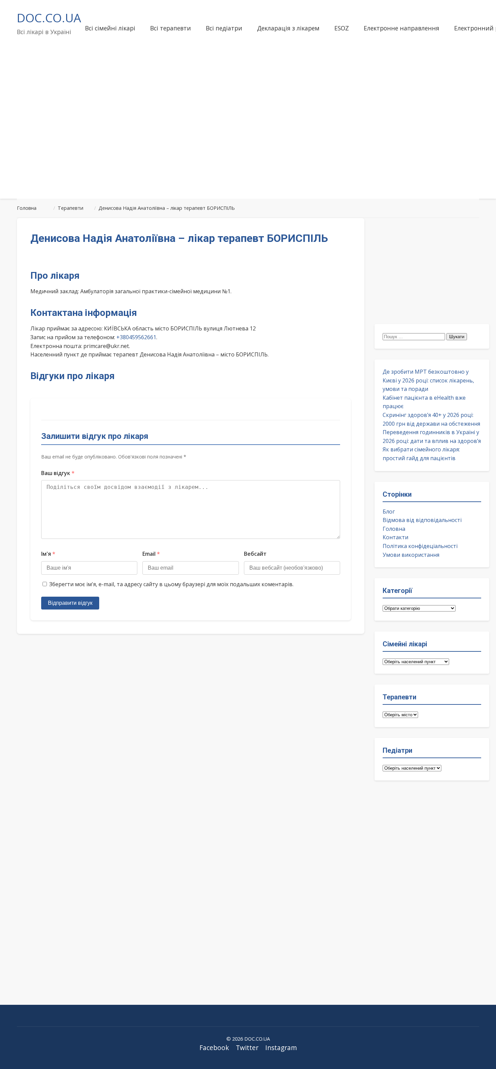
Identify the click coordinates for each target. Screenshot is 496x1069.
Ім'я (48, 553)
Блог (389, 511)
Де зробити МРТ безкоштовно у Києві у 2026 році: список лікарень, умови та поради (428, 380)
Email (151, 553)
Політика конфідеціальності (420, 546)
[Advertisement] (248, 140)
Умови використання (411, 554)
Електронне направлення (401, 28)
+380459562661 (136, 337)
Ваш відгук (58, 473)
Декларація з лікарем (288, 28)
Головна (394, 528)
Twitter (247, 1047)
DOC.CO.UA (49, 17)
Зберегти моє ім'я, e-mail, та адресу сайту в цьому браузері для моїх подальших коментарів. (171, 584)
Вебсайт (255, 553)
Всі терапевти (170, 28)
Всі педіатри (224, 28)
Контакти (395, 537)
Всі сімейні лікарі (110, 28)
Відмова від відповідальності (422, 520)
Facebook (214, 1047)
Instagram (281, 1047)
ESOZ (341, 28)
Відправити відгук (70, 603)
